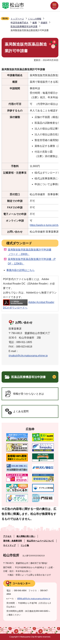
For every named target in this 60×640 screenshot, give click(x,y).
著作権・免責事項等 (12, 541)
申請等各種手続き (19, 22)
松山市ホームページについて (40, 541)
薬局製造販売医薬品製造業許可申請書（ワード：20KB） (29, 251)
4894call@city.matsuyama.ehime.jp (33, 598)
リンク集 (25, 545)
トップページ (17, 18)
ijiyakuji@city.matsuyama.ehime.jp (28, 355)
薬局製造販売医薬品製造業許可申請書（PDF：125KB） (32, 261)
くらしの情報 (34, 18)
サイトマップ (9, 545)
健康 (34, 22)
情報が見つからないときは (28, 393)
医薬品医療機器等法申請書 (24, 26)
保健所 (44, 22)
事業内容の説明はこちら (20, 270)
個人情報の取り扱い (25, 536)
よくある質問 (20, 411)
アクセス (7, 536)
